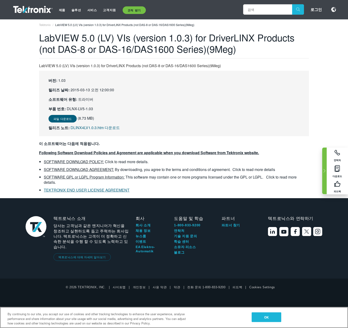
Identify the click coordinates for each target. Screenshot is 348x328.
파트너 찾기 (231, 225)
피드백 (237, 287)
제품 (62, 10)
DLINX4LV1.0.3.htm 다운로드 (95, 127)
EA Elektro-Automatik (145, 249)
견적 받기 (134, 10)
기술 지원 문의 (185, 236)
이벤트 (141, 241)
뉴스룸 (141, 236)
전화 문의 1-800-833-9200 (206, 287)
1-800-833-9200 (187, 225)
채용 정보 (143, 230)
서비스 (92, 10)
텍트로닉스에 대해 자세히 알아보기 (82, 257)
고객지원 (109, 10)
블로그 (179, 252)
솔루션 (76, 10)
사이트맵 (119, 287)
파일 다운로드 (63, 119)
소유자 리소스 (185, 247)
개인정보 (139, 287)
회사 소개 (143, 225)
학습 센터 (181, 241)
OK (266, 317)
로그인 (316, 9)
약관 (177, 287)
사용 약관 (160, 287)
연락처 (179, 230)
